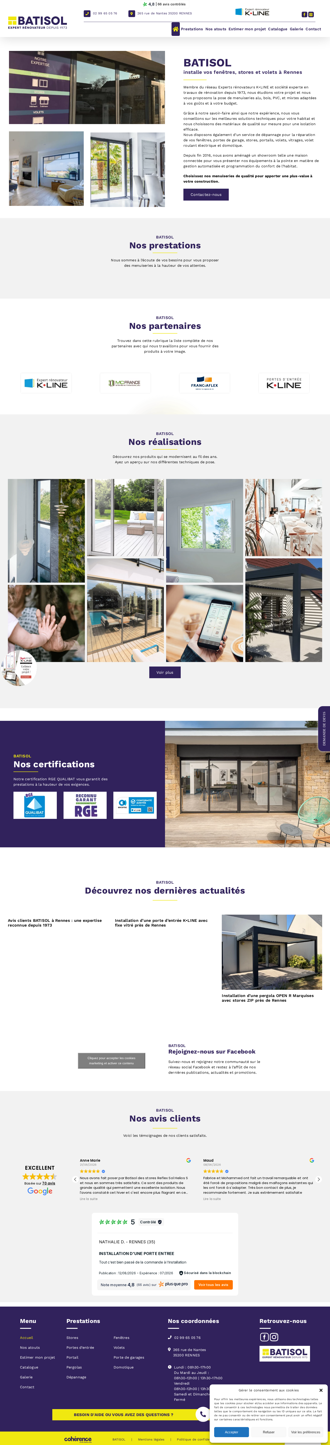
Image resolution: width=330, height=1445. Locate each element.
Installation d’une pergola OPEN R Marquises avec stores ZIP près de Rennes (268, 998)
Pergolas (74, 1367)
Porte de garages (129, 1357)
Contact (27, 1387)
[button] (321, 1390)
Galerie (26, 1377)
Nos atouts (30, 1347)
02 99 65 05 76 (105, 13)
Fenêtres (121, 1338)
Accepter (231, 1432)
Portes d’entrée (80, 1347)
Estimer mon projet (37, 1357)
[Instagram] (274, 1337)
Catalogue (29, 1367)
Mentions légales (151, 1439)
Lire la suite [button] (89, 1199)
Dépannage (76, 1377)
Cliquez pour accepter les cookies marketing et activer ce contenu (111, 1060)
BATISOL (118, 1439)
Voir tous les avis (213, 1285)
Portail (72, 1357)
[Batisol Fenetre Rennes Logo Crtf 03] (85, 793)
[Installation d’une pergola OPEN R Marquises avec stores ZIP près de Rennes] (272, 952)
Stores (72, 1338)
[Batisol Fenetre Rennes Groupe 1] (135, 793)
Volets (119, 1347)
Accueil (26, 1338)
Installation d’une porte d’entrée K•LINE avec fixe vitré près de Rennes (161, 923)
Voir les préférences (305, 1432)
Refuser (269, 1432)
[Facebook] (264, 1337)
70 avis (48, 1183)
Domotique (124, 1367)
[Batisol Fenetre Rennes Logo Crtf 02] (35, 793)
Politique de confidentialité (199, 1439)
